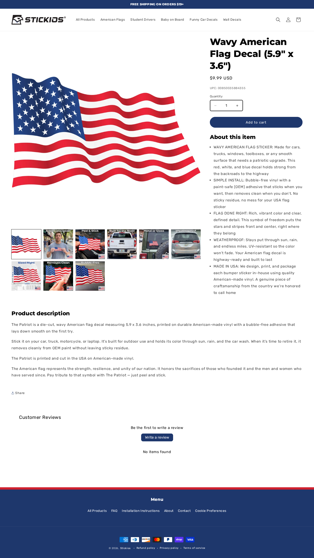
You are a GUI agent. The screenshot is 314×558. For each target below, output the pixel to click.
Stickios (125, 548)
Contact (184, 511)
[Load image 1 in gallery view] (26, 244)
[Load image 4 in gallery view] (122, 244)
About (169, 511)
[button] (278, 20)
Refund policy (146, 548)
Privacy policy (169, 548)
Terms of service (194, 548)
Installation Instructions (141, 511)
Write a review (157, 437)
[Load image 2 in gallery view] (58, 244)
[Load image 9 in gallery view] (90, 276)
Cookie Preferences (210, 511)
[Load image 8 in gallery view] (58, 276)
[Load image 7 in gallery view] (26, 276)
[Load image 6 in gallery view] (186, 244)
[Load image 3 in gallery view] (90, 244)
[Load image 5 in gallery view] (154, 244)
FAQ (114, 511)
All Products (97, 511)
